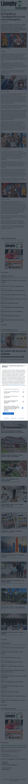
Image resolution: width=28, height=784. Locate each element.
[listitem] (14, 389)
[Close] (25, 366)
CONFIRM (8, 413)
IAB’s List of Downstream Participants (15, 385)
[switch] (23, 392)
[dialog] (14, 392)
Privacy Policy (21, 418)
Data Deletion (6, 418)
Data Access (14, 418)
